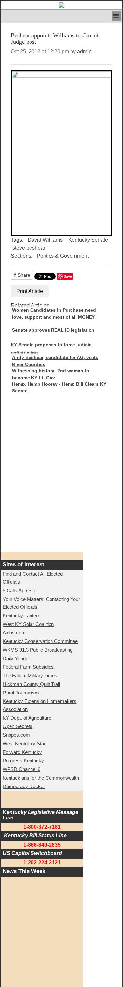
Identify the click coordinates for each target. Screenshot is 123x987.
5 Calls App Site (19, 590)
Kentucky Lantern (21, 615)
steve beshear (28, 248)
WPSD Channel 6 (21, 769)
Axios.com (14, 632)
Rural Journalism (21, 692)
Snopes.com (16, 735)
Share (23, 275)
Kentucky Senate (88, 240)
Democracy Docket (24, 786)
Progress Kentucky (23, 760)
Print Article (29, 291)
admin (84, 51)
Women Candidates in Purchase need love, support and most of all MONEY (54, 313)
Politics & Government (63, 256)
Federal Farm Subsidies (28, 667)
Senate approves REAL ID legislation (53, 330)
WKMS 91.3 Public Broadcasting (37, 650)
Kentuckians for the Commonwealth (41, 778)
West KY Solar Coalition (28, 624)
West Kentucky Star (24, 743)
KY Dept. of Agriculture (27, 718)
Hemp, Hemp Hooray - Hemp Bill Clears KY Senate (59, 387)
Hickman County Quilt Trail (31, 684)
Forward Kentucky (22, 752)
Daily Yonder (16, 658)
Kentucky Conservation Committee (40, 641)
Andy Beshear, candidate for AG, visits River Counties (55, 361)
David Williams (45, 240)
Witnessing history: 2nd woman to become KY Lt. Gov (50, 374)
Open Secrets (17, 726)
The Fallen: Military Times (30, 675)
